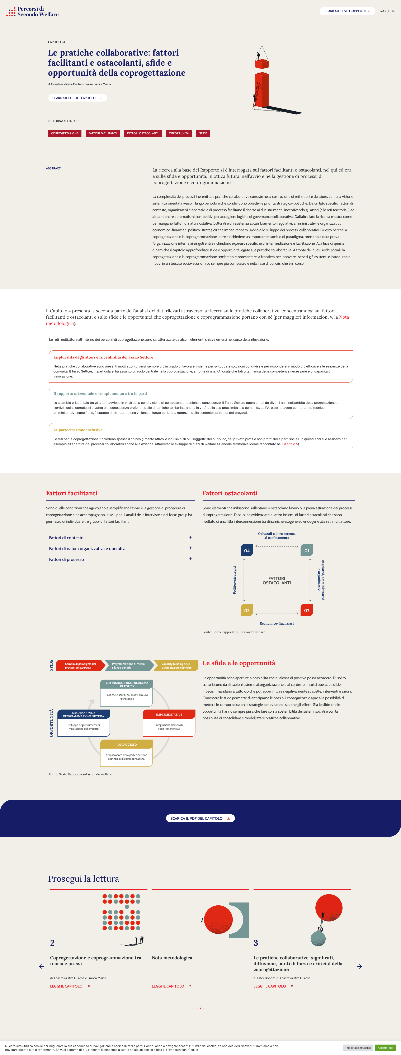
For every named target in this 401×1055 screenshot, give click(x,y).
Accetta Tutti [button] (385, 1048)
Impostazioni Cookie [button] (358, 1048)
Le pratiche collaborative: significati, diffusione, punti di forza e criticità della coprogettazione (298, 963)
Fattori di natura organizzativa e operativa (88, 548)
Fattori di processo (66, 559)
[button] (120, 537)
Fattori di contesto (66, 537)
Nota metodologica (172, 958)
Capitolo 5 (290, 444)
